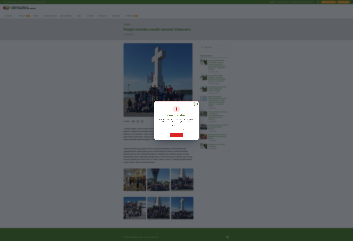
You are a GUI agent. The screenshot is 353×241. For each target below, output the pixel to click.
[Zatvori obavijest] (195, 104)
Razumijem (175, 134)
